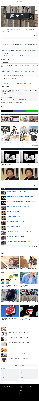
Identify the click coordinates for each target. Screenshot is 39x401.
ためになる (3, 379)
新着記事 (21, 386)
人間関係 (21, 387)
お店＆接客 (3, 375)
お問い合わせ (16, 393)
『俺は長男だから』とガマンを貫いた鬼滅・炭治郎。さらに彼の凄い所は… (17, 83)
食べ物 (3, 377)
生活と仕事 (3, 368)
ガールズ (22, 370)
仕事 (21, 372)
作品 (21, 375)
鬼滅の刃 (3, 106)
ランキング (31, 386)
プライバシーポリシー (22, 393)
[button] (3, 250)
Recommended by (34, 145)
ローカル (22, 377)
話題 (2, 370)
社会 (21, 390)
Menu (2, 1)
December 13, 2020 (19, 55)
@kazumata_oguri (23, 44)
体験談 (3, 372)
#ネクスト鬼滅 (5, 49)
